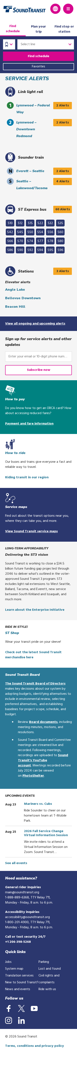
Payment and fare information (29, 424)
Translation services (19, 975)
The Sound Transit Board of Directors (35, 683)
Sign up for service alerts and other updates (38, 341)
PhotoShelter (33, 776)
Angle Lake (15, 289)
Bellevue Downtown (23, 298)
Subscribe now (38, 370)
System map (14, 969)
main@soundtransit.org (22, 892)
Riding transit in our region (27, 477)
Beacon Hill (15, 306)
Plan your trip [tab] (38, 29)
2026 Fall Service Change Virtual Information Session (46, 833)
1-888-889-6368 (17, 897)
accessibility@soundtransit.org (27, 917)
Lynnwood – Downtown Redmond (26, 129)
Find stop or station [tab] (64, 29)
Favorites (38, 66)
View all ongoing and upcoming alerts (35, 323)
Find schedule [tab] (13, 28)
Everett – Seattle (30, 171)
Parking (43, 962)
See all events (16, 863)
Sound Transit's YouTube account (43, 760)
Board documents (43, 722)
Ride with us (47, 989)
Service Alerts (27, 78)
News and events (17, 989)
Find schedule (38, 56)
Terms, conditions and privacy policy (34, 1046)
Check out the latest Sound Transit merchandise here (33, 655)
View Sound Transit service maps (31, 531)
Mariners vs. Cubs (38, 804)
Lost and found (49, 969)
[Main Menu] (68, 9)
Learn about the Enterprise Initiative (34, 610)
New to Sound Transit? (21, 982)
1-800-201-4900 (17, 922)
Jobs (8, 962)
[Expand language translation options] (55, 9)
